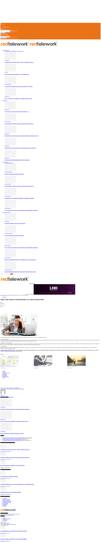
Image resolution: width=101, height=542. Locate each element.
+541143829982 (6, 523)
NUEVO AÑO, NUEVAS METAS (72, 366)
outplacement (5, 374)
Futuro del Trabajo (8, 121)
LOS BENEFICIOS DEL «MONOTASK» (40, 366)
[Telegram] (33, 310)
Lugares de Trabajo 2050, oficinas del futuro (14, 174)
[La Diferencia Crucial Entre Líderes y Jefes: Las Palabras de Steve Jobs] (10, 59)
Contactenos (5, 520)
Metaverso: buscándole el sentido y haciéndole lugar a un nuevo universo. (20, 259)
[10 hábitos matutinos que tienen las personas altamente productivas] (6, 406)
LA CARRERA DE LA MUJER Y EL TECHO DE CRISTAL (13, 531)
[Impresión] (29, 310)
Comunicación (7, 60)
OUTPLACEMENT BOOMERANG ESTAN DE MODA (17, 160)
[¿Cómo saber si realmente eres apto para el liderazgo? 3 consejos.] (10, 83)
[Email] (25, 310)
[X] (14, 310)
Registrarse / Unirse (6, 26)
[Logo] (14, 48)
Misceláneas (5, 295)
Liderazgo (21, 51)
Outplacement (5, 100)
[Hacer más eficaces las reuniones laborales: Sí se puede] (6, 430)
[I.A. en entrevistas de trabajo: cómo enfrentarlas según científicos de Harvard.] (10, 207)
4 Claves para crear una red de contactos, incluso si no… (17, 111)
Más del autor (10, 397)
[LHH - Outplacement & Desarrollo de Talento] (54, 294)
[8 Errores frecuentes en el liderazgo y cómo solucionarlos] (10, 71)
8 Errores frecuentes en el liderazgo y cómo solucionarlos (17, 74)
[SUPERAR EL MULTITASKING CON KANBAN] (16, 360)
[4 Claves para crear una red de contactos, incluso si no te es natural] (10, 108)
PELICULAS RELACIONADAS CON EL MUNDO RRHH (13, 539)
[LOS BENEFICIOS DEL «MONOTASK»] (50, 360)
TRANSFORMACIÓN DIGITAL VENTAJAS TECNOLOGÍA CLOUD (20, 271)
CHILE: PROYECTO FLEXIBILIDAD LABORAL (15, 388)
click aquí (12, 351)
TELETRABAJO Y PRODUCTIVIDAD (9, 476)
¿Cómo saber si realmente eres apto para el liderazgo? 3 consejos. (19, 86)
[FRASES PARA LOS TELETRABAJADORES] (3, 490)
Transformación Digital (6, 212)
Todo (5, 51)
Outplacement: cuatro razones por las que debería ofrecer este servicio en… (21, 148)
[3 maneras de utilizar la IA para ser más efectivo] (10, 220)
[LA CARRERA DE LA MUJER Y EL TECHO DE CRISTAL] (3, 529)
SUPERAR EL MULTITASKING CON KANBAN (8, 366)
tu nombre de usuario (13, 30)
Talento (4, 377)
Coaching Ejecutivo (9, 51)
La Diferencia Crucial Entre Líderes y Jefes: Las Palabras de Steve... (15, 449)
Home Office (2, 478)
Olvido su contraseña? (4, 33)
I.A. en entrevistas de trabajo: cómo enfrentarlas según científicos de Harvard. (21, 210)
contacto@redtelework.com (9, 515)
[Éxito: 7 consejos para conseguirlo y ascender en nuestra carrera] (10, 95)
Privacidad (4, 517)
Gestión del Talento (6, 50)
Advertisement (5, 519)
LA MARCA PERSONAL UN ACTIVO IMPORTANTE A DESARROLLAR (17, 484)
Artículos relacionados (4, 397)
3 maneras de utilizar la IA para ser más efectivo (15, 223)
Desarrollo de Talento (16, 51)
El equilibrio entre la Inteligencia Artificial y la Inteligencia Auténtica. (19, 198)
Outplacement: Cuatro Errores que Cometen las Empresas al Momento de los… (22, 135)
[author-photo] (2, 394)
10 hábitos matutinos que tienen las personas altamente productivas (14, 409)
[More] (45, 310)
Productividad (5, 375)
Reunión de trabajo (6, 376)
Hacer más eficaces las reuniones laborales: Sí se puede (12, 433)
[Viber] (41, 310)
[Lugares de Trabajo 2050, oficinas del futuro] (10, 171)
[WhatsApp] (18, 310)
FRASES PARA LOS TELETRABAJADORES (10, 492)
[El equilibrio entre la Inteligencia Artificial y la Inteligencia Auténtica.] (10, 195)
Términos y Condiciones (7, 518)
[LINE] (37, 310)
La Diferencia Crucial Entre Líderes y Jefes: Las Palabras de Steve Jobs (14, 437)
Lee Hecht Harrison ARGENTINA (6, 350)
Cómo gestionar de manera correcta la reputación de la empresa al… (19, 123)
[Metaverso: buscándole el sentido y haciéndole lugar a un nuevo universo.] (10, 256)
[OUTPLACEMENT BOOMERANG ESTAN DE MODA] (10, 157)
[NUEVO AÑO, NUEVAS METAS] (83, 360)
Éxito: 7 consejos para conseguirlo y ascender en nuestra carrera (18, 98)
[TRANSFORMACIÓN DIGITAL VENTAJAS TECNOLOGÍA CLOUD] (10, 268)
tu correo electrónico (13, 36)
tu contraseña (12, 31)
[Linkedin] (21, 310)
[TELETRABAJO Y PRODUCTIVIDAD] (3, 474)
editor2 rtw (2, 303)
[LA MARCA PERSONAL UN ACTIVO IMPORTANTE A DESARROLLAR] (3, 482)
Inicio (1, 295)
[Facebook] (10, 310)
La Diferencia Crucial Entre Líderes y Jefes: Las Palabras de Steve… (19, 62)
